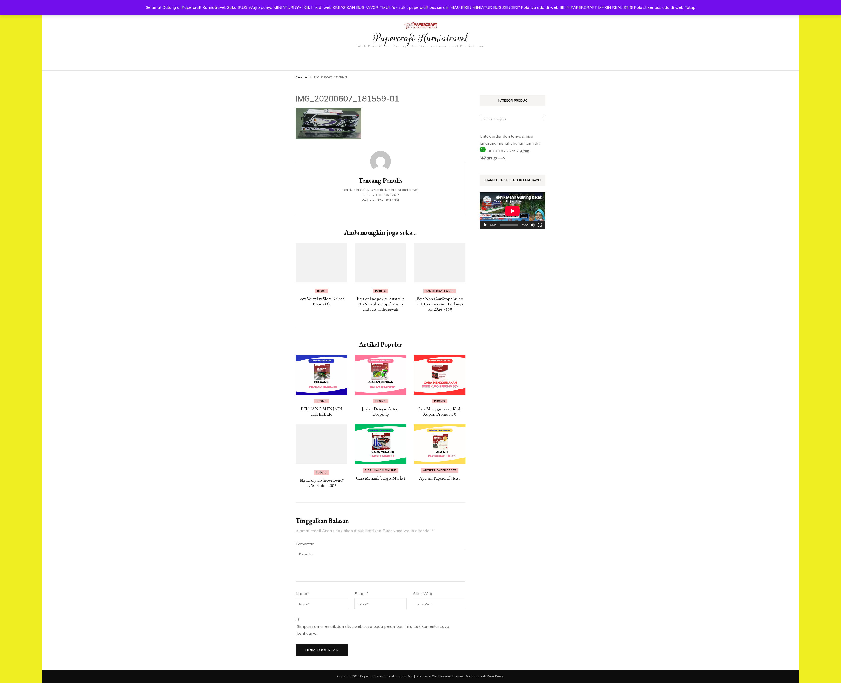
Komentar (305, 544)
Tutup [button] (689, 7)
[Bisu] (532, 225)
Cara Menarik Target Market (380, 478)
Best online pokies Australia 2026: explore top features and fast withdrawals (380, 304)
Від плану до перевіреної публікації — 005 (321, 482)
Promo (321, 401)
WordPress (495, 676)
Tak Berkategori (440, 290)
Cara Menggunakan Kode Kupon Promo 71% (439, 411)
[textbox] (512, 119)
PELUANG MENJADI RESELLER (321, 411)
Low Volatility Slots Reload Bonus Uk (321, 301)
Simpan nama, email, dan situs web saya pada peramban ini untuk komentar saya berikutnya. (373, 630)
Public (380, 290)
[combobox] (512, 117)
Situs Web (422, 593)
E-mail (361, 593)
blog (321, 290)
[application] (512, 210)
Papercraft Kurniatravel (420, 38)
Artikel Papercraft (439, 470)
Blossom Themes (450, 676)
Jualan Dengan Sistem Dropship (380, 411)
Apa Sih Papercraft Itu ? (439, 478)
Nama (302, 593)
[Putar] (485, 225)
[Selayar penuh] (539, 225)
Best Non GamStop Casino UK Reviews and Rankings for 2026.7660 (440, 304)
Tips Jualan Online (380, 470)
